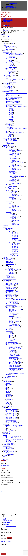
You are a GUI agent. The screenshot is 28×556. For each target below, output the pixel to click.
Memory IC (9, 331)
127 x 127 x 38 (15, 243)
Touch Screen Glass (8, 444)
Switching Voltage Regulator (16, 368)
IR (6, 389)
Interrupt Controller (14, 317)
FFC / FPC (8, 99)
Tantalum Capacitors (11, 71)
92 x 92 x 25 (15, 253)
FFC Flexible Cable (8, 258)
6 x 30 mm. (11, 273)
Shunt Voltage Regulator (15, 362)
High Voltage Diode (14, 154)
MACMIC (8, 394)
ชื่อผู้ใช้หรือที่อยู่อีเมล (6, 532)
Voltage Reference (13, 372)
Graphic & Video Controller (13, 306)
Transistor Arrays (10, 376)
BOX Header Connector (12, 95)
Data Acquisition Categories (13, 292)
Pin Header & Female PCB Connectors (15, 106)
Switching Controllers (14, 366)
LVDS (10, 320)
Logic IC (8, 329)
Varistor (5, 455)
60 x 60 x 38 (15, 249)
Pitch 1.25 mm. (10, 264)
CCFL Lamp (6, 83)
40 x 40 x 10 (15, 234)
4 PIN (10, 134)
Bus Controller (12, 310)
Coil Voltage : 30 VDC (11, 417)
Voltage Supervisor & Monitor (16, 373)
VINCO (8, 403)
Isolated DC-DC (10, 139)
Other (4, 379)
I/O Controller (12, 314)
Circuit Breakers (7, 84)
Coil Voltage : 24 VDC (11, 413)
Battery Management (14, 347)
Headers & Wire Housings (12, 101)
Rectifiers (11, 157)
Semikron (8, 399)
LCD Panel (6, 377)
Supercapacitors (10, 69)
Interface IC (9, 307)
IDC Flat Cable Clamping (12, 102)
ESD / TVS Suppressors (12, 303)
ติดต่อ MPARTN (7, 21)
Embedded (9, 298)
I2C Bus (11, 316)
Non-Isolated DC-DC (11, 140)
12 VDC (11, 231)
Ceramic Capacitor (11, 58)
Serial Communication (14, 325)
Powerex (8, 396)
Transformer (6, 446)
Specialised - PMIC (14, 363)
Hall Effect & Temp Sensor (9, 279)
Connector (6, 91)
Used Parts (6, 450)
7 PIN (10, 135)
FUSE (4, 265)
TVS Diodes (12, 172)
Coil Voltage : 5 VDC (11, 420)
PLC (4, 380)
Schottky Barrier (13, 158)
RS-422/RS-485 (13, 324)
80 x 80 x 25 (15, 239)
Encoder (5, 225)
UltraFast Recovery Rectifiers (16, 176)
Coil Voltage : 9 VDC (11, 421)
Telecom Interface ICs (14, 327)
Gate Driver (12, 353)
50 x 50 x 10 (15, 235)
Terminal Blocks (10, 127)
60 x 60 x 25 (15, 238)
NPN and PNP (12, 217)
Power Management (11, 344)
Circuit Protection (7, 86)
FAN (4, 227)
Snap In (11, 65)
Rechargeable (9, 49)
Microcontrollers (13, 301)
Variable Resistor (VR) (8, 451)
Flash (10, 337)
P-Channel (11, 197)
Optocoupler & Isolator (12, 343)
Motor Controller (13, 357)
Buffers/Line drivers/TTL (15, 309)
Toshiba (8, 400)
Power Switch (12, 359)
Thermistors (9, 87)
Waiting (5, 457)
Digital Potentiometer (11, 295)
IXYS (7, 391)
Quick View (3, 460)
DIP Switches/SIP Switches (13, 436)
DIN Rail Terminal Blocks (12, 98)
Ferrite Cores (9, 448)
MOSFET (8, 190)
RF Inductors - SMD (11, 284)
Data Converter (10, 294)
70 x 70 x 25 (15, 250)
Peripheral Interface (14, 321)
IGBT (7, 184)
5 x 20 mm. (11, 272)
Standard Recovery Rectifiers (16, 166)
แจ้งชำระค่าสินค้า (7, 20)
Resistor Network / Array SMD (14, 425)
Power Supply (6, 405)
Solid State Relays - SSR (12, 422)
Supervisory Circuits (14, 365)
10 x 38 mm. (12, 270)
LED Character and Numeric (16, 79)
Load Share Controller (14, 355)
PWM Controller (13, 361)
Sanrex (8, 398)
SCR (10, 203)
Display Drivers (13, 351)
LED (7, 78)
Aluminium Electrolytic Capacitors (14, 53)
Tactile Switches (10, 443)
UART (10, 328)
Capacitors (6, 52)
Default (5, 145)
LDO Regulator (13, 354)
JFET (7, 187)
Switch (5, 435)
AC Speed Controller (8, 43)
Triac (10, 208)
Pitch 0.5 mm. (9, 260)
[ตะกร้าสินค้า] (7, 25)
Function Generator (11, 305)
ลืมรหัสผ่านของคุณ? (6, 541)
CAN (10, 311)
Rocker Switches (10, 441)
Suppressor (12, 171)
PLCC (10, 125)
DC (7, 229)
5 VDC (10, 254)
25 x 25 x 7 (14, 232)
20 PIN (11, 114)
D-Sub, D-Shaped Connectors (13, 97)
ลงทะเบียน (3, 553)
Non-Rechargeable (11, 47)
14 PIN (11, 110)
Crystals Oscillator (8, 136)
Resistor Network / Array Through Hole (16, 426)
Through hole (12, 82)
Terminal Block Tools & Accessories (18, 128)
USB (7, 131)
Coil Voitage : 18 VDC (11, 409)
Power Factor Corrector (15, 358)
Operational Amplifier (11, 342)
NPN (10, 213)
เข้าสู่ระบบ (9, 538)
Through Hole (12, 61)
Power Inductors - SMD (12, 283)
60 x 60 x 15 (15, 236)
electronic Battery (10, 46)
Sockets (8, 124)
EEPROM (11, 335)
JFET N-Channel (13, 188)
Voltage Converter (13, 370)
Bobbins (8, 447)
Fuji (7, 387)
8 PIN (10, 121)
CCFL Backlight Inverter (9, 75)
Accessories (9, 228)
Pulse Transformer (8, 406)
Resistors (5, 424)
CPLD (10, 332)
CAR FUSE (9, 268)
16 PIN (11, 112)
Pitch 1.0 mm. (9, 262)
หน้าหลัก (3, 30)
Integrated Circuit (7, 285)
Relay (4, 407)
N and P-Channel (13, 191)
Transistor (8, 212)
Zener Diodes (12, 180)
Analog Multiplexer (11, 287)
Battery (5, 45)
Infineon (8, 388)
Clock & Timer (9, 290)
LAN (10, 318)
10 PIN (11, 108)
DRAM (11, 333)
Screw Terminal (13, 57)
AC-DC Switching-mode (15, 346)
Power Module (7, 381)
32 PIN (11, 117)
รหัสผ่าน (3, 535)
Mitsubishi (9, 395)
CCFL (7, 76)
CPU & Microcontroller (12, 291)
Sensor (5, 432)
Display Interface (13, 313)
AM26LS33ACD (5, 465)
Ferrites (5, 257)
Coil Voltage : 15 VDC (11, 411)
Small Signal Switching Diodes (16, 162)
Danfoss (8, 383)
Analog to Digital (10, 288)
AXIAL (8, 266)
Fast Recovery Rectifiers (15, 150)
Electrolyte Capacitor (11, 63)
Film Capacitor (10, 68)
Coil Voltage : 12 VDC (11, 410)
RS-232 (11, 322)
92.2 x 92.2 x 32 (16, 240)
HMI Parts (6, 280)
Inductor (5, 281)
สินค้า (4, 18)
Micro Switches (10, 437)
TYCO (7, 402)
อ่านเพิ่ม (3, 468)
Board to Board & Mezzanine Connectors (16, 93)
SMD (10, 60)
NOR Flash (12, 339)
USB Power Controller (14, 369)
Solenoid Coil (6, 433)
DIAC (10, 202)
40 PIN (11, 119)
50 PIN (11, 120)
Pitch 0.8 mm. (9, 261)
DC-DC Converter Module (9, 138)
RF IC (7, 374)
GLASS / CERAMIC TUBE (12, 269)
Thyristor (8, 201)
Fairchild (8, 384)
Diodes (8, 147)
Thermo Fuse (9, 276)
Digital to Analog (10, 296)
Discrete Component (8, 146)
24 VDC (11, 242)
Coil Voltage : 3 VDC (11, 415)
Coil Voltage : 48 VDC (11, 418)
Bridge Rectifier (13, 149)
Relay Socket (9, 123)
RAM (10, 340)
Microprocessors (13, 302)
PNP (10, 221)
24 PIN (11, 116)
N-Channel (12, 192)
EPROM (11, 336)
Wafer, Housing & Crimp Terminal (14, 132)
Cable (4, 50)
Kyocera (8, 392)
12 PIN (11, 109)
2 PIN (10, 113)
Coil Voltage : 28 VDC (11, 414)
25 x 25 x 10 (15, 255)
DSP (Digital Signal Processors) (17, 299)
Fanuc (7, 385)
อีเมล (2, 548)
